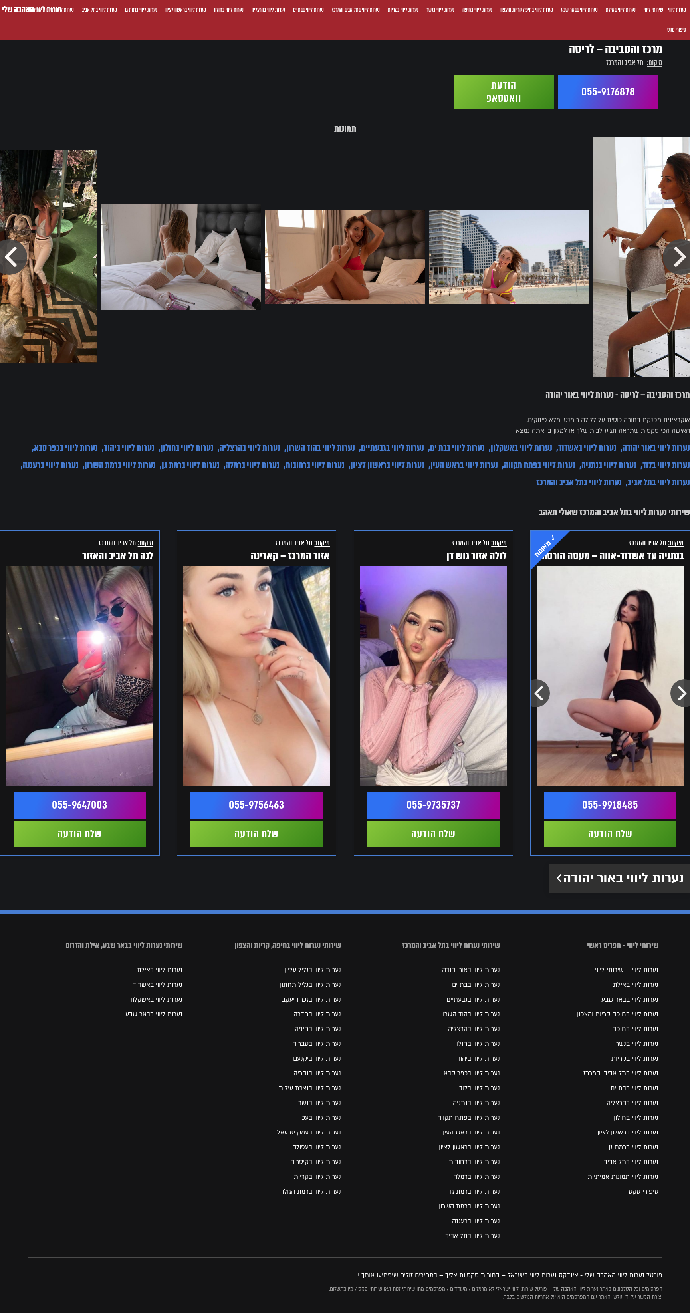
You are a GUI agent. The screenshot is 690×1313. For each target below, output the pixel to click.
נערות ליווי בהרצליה (268, 10)
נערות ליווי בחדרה (317, 1014)
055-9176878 (608, 91)
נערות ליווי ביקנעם (317, 1058)
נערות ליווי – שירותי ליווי (665, 10)
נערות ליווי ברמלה (253, 465)
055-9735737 (433, 805)
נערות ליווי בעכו (320, 1117)
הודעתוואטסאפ (503, 92)
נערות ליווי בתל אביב (99, 10)
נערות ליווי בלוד (666, 465)
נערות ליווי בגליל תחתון (310, 984)
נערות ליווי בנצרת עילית (310, 1088)
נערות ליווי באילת (621, 10)
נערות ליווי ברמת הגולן (311, 1191)
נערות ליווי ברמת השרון (120, 465)
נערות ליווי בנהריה (317, 1073)
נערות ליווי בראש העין (464, 465)
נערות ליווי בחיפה (477, 10)
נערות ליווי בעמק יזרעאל (309, 1132)
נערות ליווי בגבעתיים (392, 448)
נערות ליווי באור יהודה (656, 448)
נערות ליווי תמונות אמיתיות (623, 1176)
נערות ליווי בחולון (229, 10)
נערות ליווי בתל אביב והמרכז (356, 10)
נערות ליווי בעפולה (316, 1147)
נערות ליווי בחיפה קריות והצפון (526, 10)
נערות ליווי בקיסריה (315, 1162)
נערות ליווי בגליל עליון (313, 970)
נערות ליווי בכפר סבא (66, 448)
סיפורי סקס (676, 30)
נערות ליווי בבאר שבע (579, 10)
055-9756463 (256, 805)
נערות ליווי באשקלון (521, 448)
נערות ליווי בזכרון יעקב (311, 999)
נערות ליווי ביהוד (129, 448)
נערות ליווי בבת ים (308, 10)
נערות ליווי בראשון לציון (185, 10)
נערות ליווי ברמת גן (141, 10)
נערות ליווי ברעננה (51, 465)
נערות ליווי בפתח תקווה (539, 465)
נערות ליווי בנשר (440, 10)
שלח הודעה (610, 833)
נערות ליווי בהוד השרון (320, 448)
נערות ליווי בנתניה (608, 465)
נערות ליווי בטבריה (316, 1043)
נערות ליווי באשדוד (587, 448)
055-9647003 (79, 805)
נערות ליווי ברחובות (315, 465)
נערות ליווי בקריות (403, 10)
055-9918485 (610, 805)
